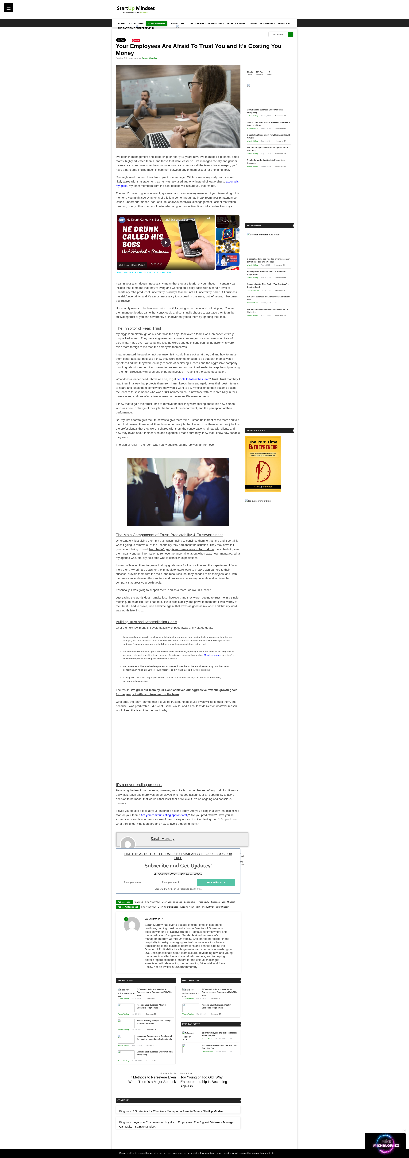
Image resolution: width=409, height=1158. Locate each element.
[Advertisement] (235, 9)
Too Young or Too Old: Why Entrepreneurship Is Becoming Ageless (203, 1081)
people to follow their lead (193, 379)
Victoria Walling (123, 998)
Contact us (177, 23)
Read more (285, 1153)
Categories (136, 23)
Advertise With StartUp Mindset (270, 23)
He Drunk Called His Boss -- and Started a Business (161, 219)
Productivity (203, 902)
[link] (122, 220)
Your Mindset (156, 23)
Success (215, 902)
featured (139, 902)
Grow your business (172, 902)
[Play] (227, 234)
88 (231, 1039)
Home (121, 23)
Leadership (189, 902)
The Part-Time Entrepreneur (136, 28)
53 (231, 1051)
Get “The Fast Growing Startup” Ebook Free (217, 23)
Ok (276, 1153)
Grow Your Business (168, 907)
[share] (209, 218)
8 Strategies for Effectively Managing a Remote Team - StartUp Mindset (178, 1111)
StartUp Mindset (123, 1045)
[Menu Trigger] (8, 7)
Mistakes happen (212, 655)
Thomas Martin (207, 1039)
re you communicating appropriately (165, 815)
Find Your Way (152, 902)
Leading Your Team (190, 907)
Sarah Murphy (149, 58)
